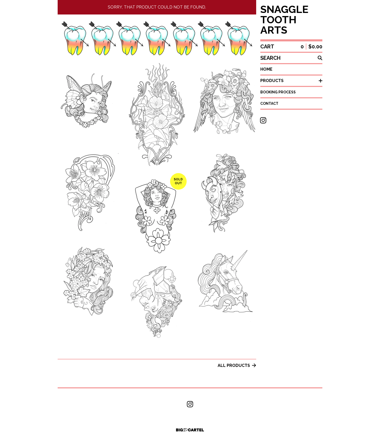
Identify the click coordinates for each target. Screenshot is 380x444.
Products (272, 80)
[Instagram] (263, 120)
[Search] (320, 58)
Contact (269, 103)
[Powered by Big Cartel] (190, 430)
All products (234, 365)
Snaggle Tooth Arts (284, 19)
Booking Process (278, 92)
